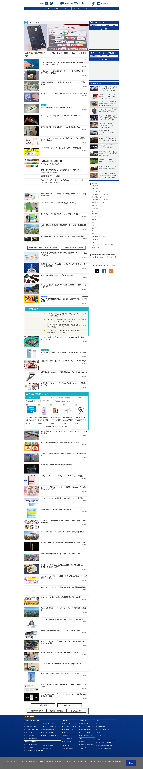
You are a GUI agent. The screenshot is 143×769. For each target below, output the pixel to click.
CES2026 (95, 214)
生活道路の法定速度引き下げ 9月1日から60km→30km (60, 548)
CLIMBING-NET (68, 736)
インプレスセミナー (48, 726)
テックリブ (83, 742)
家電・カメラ (33, 392)
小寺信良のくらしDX (98, 202)
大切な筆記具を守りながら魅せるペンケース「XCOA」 (60, 107)
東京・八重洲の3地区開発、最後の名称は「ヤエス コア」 (61, 667)
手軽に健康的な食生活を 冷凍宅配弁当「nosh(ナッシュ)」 (62, 170)
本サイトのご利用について (31, 752)
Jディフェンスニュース (87, 721)
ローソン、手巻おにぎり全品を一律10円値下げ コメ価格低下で (63, 613)
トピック (94, 219)
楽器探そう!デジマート (70, 721)
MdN (81, 733)
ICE (98, 715)
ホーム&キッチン (48, 392)
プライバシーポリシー (78, 752)
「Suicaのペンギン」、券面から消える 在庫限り (58, 197)
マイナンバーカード (98, 211)
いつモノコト (96, 191)
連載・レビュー (69, 699)
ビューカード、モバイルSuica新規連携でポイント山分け (61, 591)
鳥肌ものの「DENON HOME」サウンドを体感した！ (107, 161)
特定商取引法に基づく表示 (112, 752)
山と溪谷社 (66, 730)
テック (47, 8)
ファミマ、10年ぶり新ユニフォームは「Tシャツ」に (59, 208)
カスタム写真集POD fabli (105, 739)
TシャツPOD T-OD (69, 723)
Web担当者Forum (31, 721)
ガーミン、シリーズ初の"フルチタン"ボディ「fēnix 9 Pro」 (62, 116)
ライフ (67, 8)
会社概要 (88, 752)
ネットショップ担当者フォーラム (51, 721)
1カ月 (114, 25)
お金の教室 (95, 208)
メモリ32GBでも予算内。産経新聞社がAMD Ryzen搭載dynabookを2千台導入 (107, 103)
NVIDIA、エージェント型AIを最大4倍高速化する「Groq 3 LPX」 (64, 537)
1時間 (93, 25)
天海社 (100, 718)
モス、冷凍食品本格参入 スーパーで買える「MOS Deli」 (61, 436)
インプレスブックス (48, 739)
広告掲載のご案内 (54, 752)
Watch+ (94, 231)
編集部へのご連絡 (65, 752)
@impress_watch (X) (98, 236)
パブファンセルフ (103, 730)
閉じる (131, 763)
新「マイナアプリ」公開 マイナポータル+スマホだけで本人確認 (64, 93)
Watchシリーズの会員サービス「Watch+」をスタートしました (63, 180)
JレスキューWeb (85, 726)
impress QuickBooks (103, 723)
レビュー (94, 222)
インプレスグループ (97, 752)
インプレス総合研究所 (32, 723)
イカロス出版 (83, 715)
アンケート (95, 242)
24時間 (100, 25)
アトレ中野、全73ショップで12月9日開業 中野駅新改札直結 (62, 526)
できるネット (29, 741)
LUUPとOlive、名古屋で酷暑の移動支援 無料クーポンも (61, 658)
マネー (86, 8)
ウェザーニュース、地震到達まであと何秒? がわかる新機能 (62, 492)
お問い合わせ (43, 752)
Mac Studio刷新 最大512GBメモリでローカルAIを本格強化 (62, 230)
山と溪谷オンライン (69, 733)
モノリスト (95, 228)
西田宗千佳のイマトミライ (100, 194)
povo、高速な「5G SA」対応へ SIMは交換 (56, 503)
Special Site (97, 83)
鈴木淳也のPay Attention (99, 197)
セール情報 (95, 188)
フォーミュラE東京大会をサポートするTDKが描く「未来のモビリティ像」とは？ (108, 118)
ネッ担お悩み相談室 (31, 732)
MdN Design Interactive (87, 739)
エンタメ (76, 8)
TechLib (83, 745)
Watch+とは (95, 247)
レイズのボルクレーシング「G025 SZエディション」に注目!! (108, 132)
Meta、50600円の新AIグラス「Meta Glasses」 (57, 269)
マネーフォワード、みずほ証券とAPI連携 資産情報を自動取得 (63, 581)
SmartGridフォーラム (48, 718)
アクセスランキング (99, 22)
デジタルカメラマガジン (32, 739)
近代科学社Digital (68, 742)
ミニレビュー (96, 225)
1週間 (107, 25)
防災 (93, 233)
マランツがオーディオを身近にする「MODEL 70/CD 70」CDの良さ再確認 (108, 154)
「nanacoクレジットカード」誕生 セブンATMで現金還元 (61, 148)
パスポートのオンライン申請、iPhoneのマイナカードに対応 (62, 470)
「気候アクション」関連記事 (73, 242)
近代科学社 (66, 739)
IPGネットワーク (101, 733)
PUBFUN (99, 727)
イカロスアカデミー (86, 729)
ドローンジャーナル (31, 729)
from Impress (96, 239)
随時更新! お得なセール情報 (50, 176)
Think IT (28, 718)
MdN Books (84, 736)
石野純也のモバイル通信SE (100, 200)
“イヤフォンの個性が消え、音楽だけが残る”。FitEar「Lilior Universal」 (107, 125)
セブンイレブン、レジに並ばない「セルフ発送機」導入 (60, 127)
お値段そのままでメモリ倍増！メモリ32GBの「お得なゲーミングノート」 (107, 96)
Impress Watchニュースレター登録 (102, 245)
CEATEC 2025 (96, 216)
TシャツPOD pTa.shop (104, 736)
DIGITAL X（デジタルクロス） (51, 729)
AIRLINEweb (84, 718)
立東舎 (66, 726)
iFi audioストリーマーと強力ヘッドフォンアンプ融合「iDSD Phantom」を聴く (108, 89)
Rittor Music (66, 715)
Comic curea (101, 721)
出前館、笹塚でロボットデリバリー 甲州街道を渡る (59, 647)
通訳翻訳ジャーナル (86, 723)
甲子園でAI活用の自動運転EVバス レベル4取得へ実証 (60, 624)
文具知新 (94, 205)
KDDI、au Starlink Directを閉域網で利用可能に (58, 459)
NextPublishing (47, 742)
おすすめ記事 (33, 303)
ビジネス (57, 8)
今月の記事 (95, 185)
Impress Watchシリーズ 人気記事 (103, 53)
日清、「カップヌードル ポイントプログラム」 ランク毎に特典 (63, 355)
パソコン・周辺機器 (64, 392)
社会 (96, 8)
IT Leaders (29, 726)
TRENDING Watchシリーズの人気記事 (43, 242)
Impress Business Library (49, 723)
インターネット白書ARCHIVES (34, 744)
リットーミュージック (70, 718)
